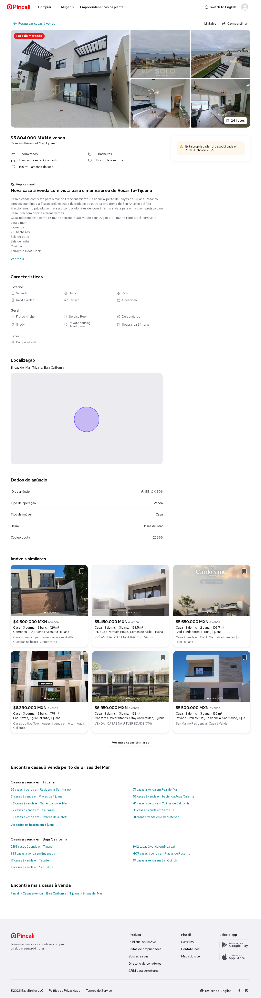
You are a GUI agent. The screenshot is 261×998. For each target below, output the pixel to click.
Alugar (66, 7)
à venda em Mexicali (154, 847)
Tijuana (74, 893)
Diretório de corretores (144, 963)
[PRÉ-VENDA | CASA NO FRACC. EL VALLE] (130, 590)
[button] (247, 7)
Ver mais (17, 259)
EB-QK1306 (153, 491)
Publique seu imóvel (142, 942)
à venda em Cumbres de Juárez (39, 817)
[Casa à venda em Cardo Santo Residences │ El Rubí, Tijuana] (211, 590)
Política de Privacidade (64, 990)
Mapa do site (190, 956)
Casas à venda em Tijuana (33, 782)
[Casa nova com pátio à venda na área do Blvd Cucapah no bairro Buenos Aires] (49, 590)
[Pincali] (22, 935)
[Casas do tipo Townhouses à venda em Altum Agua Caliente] (49, 676)
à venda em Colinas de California (161, 803)
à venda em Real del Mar (155, 790)
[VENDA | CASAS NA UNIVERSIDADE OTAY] (130, 676)
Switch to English (223, 7)
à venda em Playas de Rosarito (161, 853)
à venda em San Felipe (32, 867)
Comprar (44, 7)
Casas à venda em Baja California (39, 839)
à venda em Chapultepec (156, 817)
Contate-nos (190, 949)
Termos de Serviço (99, 990)
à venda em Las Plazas (32, 810)
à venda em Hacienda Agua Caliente (164, 796)
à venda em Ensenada (33, 853)
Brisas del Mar (92, 893)
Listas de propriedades (144, 949)
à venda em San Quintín (155, 860)
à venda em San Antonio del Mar (39, 803)
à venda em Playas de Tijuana (36, 796)
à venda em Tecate (30, 860)
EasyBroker (29, 991)
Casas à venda (33, 893)
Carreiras (187, 942)
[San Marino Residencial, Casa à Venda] (211, 676)
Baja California (56, 893)
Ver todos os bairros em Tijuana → (34, 825)
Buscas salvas (138, 956)
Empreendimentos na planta (102, 7)
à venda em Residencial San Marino (41, 790)
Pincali (15, 893)
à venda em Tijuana (31, 847)
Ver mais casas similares (130, 742)
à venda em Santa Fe (153, 810)
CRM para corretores (143, 970)
